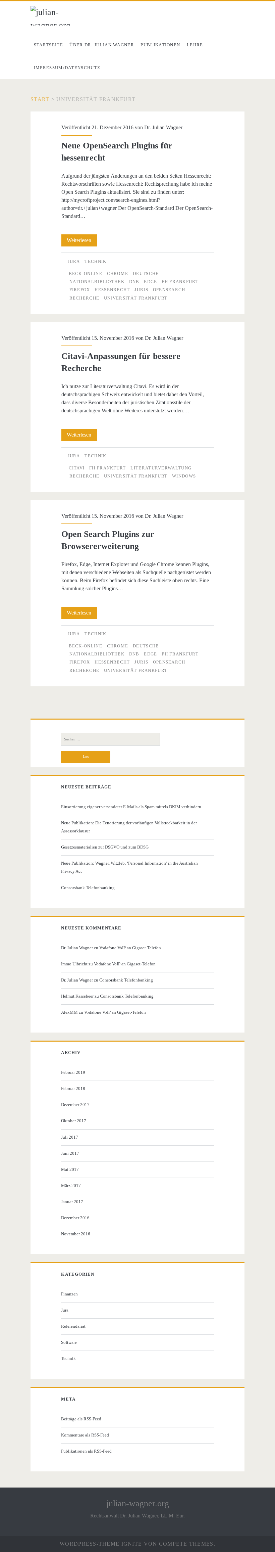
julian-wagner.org (137, 1503)
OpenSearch (169, 289)
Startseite (48, 44)
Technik (95, 261)
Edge (150, 281)
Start (40, 99)
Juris (141, 289)
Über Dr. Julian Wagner (101, 44)
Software (69, 1342)
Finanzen (69, 1293)
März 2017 (71, 1185)
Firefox (79, 289)
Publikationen (160, 44)
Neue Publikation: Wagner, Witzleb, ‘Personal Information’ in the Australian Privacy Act (129, 867)
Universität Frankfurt (135, 298)
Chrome (117, 273)
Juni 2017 (70, 1153)
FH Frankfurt (180, 281)
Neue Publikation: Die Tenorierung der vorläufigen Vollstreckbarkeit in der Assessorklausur (129, 826)
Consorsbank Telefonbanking (88, 887)
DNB (134, 281)
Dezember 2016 (75, 1217)
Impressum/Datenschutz (67, 67)
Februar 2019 (73, 1072)
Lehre (195, 44)
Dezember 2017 (75, 1104)
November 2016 (75, 1233)
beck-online (85, 273)
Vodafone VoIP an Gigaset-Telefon (130, 947)
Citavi (77, 467)
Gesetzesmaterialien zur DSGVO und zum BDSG (105, 847)
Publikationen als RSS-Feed (86, 1451)
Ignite (131, 1544)
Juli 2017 (69, 1137)
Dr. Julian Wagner (163, 127)
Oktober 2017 (73, 1120)
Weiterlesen (82, 241)
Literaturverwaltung (160, 467)
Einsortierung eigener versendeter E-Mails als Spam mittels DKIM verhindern (131, 806)
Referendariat (73, 1326)
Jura (74, 261)
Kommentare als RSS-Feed (85, 1434)
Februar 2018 (73, 1088)
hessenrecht (112, 289)
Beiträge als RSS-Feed (81, 1418)
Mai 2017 (70, 1169)
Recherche (84, 298)
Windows (184, 475)
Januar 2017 (72, 1201)
